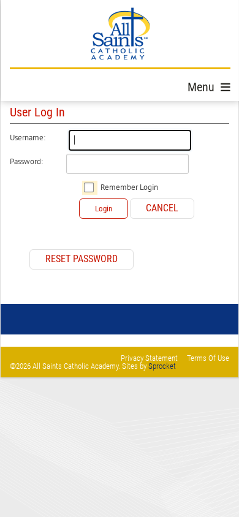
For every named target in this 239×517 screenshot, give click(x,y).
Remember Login (129, 187)
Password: (26, 162)
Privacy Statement (149, 358)
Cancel (162, 208)
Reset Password (81, 259)
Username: (27, 138)
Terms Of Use (208, 358)
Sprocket (162, 366)
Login (103, 208)
